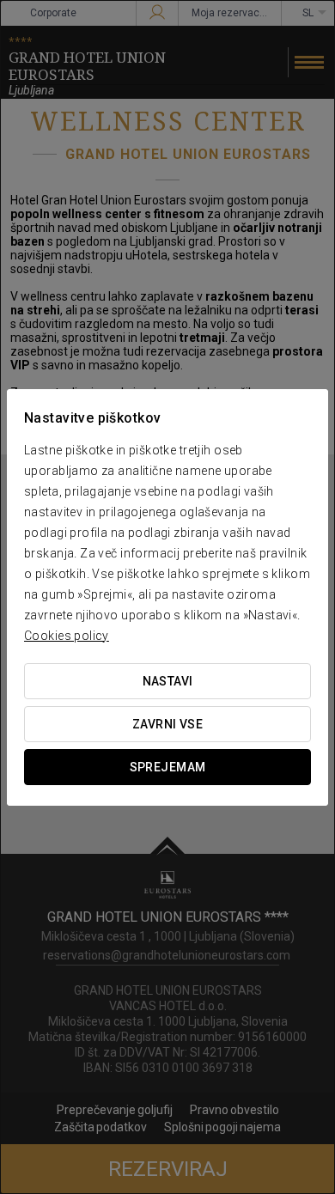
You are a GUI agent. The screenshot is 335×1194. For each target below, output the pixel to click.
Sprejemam (168, 767)
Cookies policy (66, 636)
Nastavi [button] (168, 681)
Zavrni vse (167, 724)
